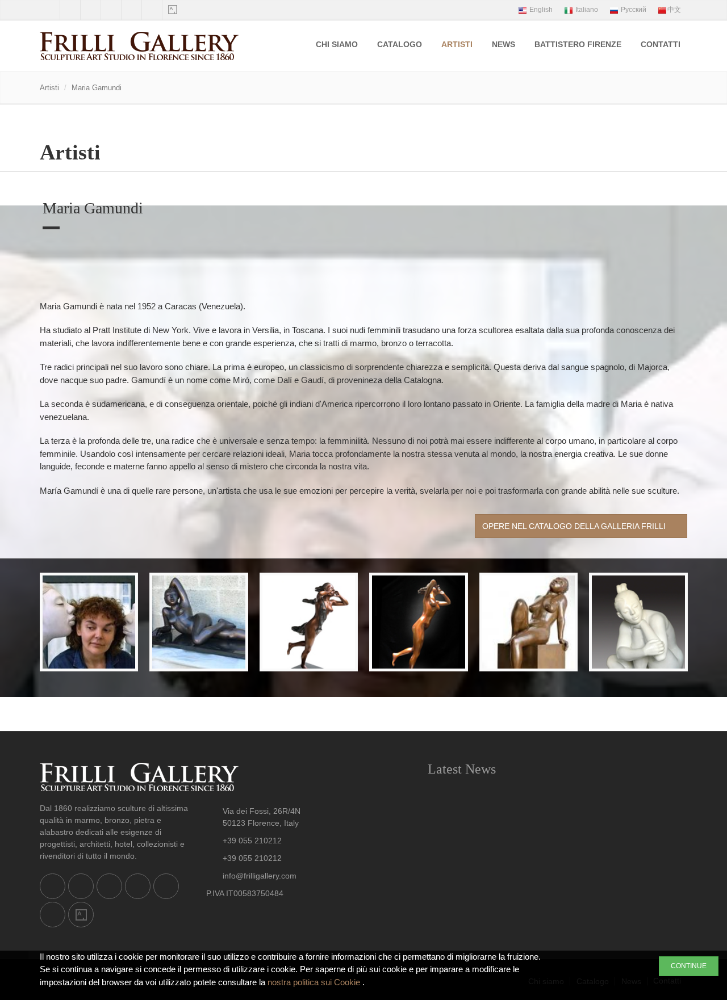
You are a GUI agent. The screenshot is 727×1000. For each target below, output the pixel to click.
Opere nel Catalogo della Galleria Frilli (575, 526)
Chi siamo (337, 44)
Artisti (457, 44)
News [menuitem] (503, 44)
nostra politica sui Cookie (315, 982)
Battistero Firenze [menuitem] (577, 44)
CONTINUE (689, 966)
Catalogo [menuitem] (399, 44)
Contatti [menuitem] (660, 44)
